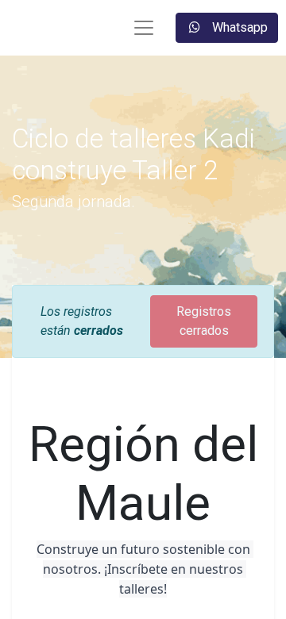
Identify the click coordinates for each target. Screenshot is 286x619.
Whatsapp (238, 27)
